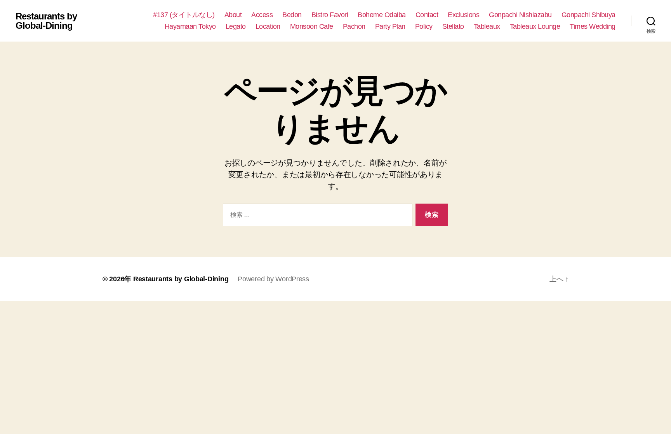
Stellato (453, 26)
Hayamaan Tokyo (190, 26)
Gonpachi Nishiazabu (520, 15)
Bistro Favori (329, 15)
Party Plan (390, 26)
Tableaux (487, 26)
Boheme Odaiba (382, 15)
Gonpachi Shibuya (588, 15)
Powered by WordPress (273, 279)
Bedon (292, 15)
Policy (424, 26)
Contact (426, 15)
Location (268, 26)
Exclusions (463, 15)
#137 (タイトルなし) (184, 15)
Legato (236, 26)
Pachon (354, 26)
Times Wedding (592, 26)
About (233, 15)
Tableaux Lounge (535, 26)
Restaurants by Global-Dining (46, 21)
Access (262, 15)
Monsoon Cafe (311, 26)
